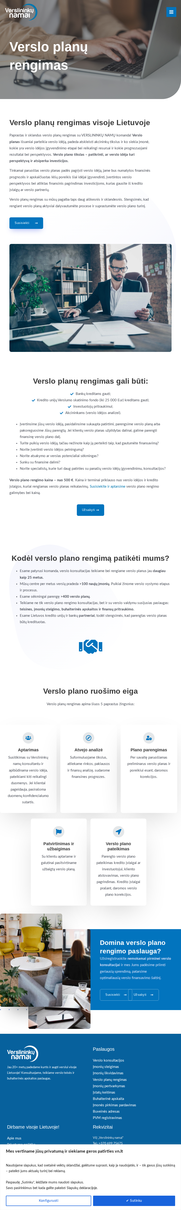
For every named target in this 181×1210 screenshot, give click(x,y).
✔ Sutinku (134, 1200)
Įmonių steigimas (106, 1067)
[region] (90, 1177)
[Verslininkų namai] (21, 12)
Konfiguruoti (48, 1200)
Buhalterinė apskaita (108, 1099)
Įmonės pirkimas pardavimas (114, 1105)
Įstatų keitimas (104, 1092)
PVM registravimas (107, 1118)
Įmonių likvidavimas (108, 1073)
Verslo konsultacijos (108, 1060)
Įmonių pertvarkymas (109, 1086)
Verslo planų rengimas (110, 1080)
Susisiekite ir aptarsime (107, 486)
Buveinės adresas (106, 1111)
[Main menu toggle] (171, 12)
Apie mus (14, 1138)
